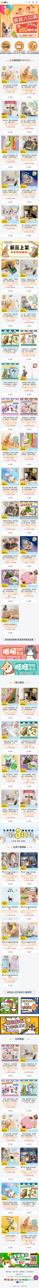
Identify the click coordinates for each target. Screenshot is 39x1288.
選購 (11, 81)
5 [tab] (22, 36)
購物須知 (8, 1272)
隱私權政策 (30, 1272)
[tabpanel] (19, 21)
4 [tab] (21, 36)
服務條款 (22, 1272)
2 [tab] (17, 36)
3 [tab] (19, 36)
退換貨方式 (19, 1274)
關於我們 (15, 1272)
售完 (10, 903)
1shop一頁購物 (20, 1286)
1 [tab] (16, 36)
